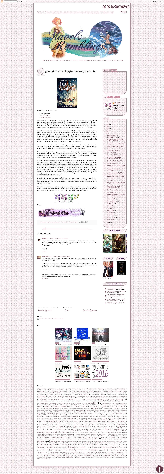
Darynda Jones (53, 403)
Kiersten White (112, 421)
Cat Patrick (78, 397)
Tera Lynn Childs (95, 447)
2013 (107, 133)
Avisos (67, 392)
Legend (49, 424)
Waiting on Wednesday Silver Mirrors (115, 173)
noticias (70, 434)
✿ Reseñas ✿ (54, 60)
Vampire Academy (89, 455)
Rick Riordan (63, 441)
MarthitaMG (45, 256)
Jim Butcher (93, 418)
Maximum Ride (90, 429)
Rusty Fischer (120, 441)
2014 (107, 131)
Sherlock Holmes (52, 444)
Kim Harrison (121, 421)
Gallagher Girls (80, 410)
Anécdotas (103, 389)
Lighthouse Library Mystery (79, 424)
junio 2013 (110, 208)
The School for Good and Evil (64, 454)
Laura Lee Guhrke (116, 423)
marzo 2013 (110, 215)
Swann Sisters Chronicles (60, 447)
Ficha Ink (109, 180)
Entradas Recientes (44, 310)
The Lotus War (81, 452)
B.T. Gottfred (74, 392)
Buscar (123, 12)
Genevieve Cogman (106, 410)
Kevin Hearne (93, 421)
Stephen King (81, 446)
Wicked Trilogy (90, 457)
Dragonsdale (48, 404)
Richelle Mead (53, 441)
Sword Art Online (72, 447)
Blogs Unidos (50, 394)
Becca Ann (114, 392)
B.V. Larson (81, 392)
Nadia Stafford (101, 432)
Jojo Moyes (120, 418)
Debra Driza (84, 403)
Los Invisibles (51, 426)
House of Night (83, 413)
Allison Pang (45, 389)
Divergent (122, 403)
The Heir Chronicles (60, 450)
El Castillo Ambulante (76, 404)
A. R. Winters (57, 388)
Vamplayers (98, 455)
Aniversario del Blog (121, 389)
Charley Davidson (101, 397)
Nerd (59, 434)
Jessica (78, 418)
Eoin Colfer (63, 406)
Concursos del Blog (42, 401)
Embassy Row (56, 406)
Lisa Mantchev (112, 424)
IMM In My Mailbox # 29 (114, 150)
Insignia (69, 415)
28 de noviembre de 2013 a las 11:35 (58, 238)
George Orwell (116, 410)
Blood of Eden (67, 394)
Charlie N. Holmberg (112, 397)
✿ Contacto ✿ (118, 60)
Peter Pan (95, 435)
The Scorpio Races (77, 454)
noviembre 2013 (112, 137)
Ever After (39, 408)
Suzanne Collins (48, 447)
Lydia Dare (95, 426)
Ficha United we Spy (112, 190)
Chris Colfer (50, 399)
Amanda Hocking (70, 389)
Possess (119, 435)
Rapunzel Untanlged (52, 439)
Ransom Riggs (42, 439)
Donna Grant (40, 404)
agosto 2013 (110, 203)
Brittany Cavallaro (52, 396)
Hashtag (115, 411)
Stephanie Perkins (71, 446)
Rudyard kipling (111, 441)
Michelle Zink (76, 431)
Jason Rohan (110, 416)
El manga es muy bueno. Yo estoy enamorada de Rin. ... (116, 303)
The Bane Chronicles (57, 449)
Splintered (48, 446)
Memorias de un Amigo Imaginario (54, 431)
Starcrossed (62, 446)
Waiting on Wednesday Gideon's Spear (116, 143)
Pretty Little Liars (53, 437)
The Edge (111, 449)
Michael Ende (67, 431)
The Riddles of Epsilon (49, 454)
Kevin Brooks (85, 421)
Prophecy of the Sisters (65, 437)
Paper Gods (85, 434)
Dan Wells (83, 401)
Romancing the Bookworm (100, 441)
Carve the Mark (59, 397)
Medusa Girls (108, 429)
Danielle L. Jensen (92, 401)
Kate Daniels (123, 419)
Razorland (61, 439)
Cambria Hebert (80, 396)
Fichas (95, 408)
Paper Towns (93, 434)
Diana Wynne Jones (106, 403)
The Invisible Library (106, 450)
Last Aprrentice (106, 423)
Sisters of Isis (98, 444)
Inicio (67, 310)
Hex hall (58, 413)
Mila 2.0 (83, 431)
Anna (48, 391)
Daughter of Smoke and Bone (66, 403)
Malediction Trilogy (89, 427)
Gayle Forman (96, 410)
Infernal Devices (48, 415)
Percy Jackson (40, 435)
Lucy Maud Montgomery (71, 426)
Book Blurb (83, 394)
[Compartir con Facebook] (85, 222)
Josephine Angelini (62, 419)
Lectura (44, 424)
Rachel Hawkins (92, 437)
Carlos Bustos (95, 396)
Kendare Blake (68, 421)
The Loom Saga (72, 452)
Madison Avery (121, 426)
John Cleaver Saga (102, 418)
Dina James (116, 403)
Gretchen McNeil (78, 411)
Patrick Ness (122, 434)
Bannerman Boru (98, 392)
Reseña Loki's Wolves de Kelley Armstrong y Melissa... (115, 140)
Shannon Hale (42, 444)
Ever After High (48, 408)
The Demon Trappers (95, 449)
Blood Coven (58, 394)
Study (115, 446)
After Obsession (81, 388)
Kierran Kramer (102, 421)
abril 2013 (110, 213)
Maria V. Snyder (41, 429)
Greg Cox (70, 411)
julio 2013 (110, 206)
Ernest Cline (84, 406)
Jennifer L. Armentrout (69, 418)
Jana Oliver (92, 416)
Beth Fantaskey (41, 394)
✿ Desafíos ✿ (97, 60)
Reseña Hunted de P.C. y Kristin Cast (115, 147)
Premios (45, 437)
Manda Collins (99, 427)
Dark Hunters (111, 401)
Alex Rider (113, 388)
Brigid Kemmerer (41, 396)
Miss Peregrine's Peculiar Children (105, 431)
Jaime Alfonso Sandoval (63, 416)
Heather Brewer (41, 413)
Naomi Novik (118, 432)
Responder (45, 251)
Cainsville (60, 396)
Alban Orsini (107, 388)
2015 (107, 129)
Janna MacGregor (101, 416)
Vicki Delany (115, 455)
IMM (39, 415)
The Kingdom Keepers (42, 452)
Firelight (116, 408)
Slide (105, 444)
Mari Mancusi (121, 427)
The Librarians (63, 452)
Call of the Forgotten (70, 396)
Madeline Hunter (112, 426)
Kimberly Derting (41, 423)
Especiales (103, 406)
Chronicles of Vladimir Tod (85, 399)
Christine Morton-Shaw (60, 399)
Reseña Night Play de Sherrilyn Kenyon (115, 177)
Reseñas (64, 222)
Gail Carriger (70, 410)
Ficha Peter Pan (111, 192)
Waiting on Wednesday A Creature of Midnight (114, 157)
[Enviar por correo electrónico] (80, 222)
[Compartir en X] (84, 222)
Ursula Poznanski (79, 455)
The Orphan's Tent (101, 452)
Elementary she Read (114, 404)
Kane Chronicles (114, 419)
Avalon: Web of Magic (57, 393)
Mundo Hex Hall (75, 432)
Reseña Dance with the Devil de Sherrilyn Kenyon (116, 195)
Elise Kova (47, 406)
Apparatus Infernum (100, 391)
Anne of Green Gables (71, 391)
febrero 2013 (111, 217)
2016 (107, 126)
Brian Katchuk (122, 394)
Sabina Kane (45, 442)
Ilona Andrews (120, 413)
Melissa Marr (58, 222)
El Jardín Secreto (87, 404)
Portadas (112, 435)
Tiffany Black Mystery (118, 454)
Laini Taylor (98, 423)
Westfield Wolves (81, 457)
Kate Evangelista (43, 421)
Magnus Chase (79, 427)
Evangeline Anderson (120, 406)
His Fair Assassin (66, 413)
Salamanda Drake (60, 442)
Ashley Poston (40, 392)
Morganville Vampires (51, 432)
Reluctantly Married (120, 439)
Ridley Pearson (72, 441)
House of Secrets (93, 413)
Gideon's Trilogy (49, 411)
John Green (112, 418)
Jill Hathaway (85, 418)
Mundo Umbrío (84, 432)
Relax (112, 439)
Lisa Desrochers (103, 424)
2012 (107, 222)
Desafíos (92, 403)
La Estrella (78, 423)
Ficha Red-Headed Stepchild (114, 161)
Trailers (46, 455)
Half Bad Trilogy (99, 411)
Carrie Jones (51, 397)
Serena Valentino (114, 442)
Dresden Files (56, 404)
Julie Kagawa (89, 419)
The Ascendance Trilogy (44, 449)
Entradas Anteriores (90, 310)
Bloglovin (114, 70)
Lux (90, 426)
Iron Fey (103, 415)
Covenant (67, 401)
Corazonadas (60, 401)
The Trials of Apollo (88, 454)
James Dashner (74, 416)
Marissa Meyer (62, 429)
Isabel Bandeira (111, 415)
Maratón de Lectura (110, 428)
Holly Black (74, 413)
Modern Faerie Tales (120, 431)
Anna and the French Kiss (57, 391)
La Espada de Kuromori (68, 423)
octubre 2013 (111, 199)
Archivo (106, 118)
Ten (88, 447)
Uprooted (70, 455)
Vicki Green (122, 455)
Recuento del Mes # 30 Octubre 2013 (116, 183)
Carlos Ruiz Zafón (113, 396)
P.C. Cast (78, 434)
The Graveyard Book (42, 450)
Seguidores (107, 70)
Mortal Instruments (64, 432)
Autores (47, 392)
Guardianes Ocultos (89, 411)
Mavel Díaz (118, 103)
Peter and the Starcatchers (85, 435)
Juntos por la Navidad (101, 420)
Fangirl (65, 408)
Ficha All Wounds (112, 163)
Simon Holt (90, 444)
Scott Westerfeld (104, 442)
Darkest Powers (122, 401)
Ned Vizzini (46, 434)
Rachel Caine (82, 437)
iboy (107, 413)
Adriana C (44, 238)
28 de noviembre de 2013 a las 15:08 (59, 256)
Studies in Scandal (108, 446)
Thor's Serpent (45, 117)
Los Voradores (60, 426)
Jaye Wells (48, 418)
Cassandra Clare (69, 398)
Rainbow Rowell (123, 437)
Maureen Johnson (81, 429)
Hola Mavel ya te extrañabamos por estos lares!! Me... (116, 295)
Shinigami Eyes (75, 444)
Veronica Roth (106, 455)
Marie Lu (49, 429)
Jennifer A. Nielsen (57, 418)
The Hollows (84, 450)
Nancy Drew (110, 432)
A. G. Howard (50, 388)
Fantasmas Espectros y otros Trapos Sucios (79, 408)
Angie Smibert (111, 389)
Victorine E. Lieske (51, 457)
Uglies (64, 455)
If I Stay (112, 413)
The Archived (123, 447)
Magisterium (70, 427)
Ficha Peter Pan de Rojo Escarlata (113, 170)
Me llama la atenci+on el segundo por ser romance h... (116, 299)
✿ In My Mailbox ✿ (77, 60)
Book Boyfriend (95, 394)
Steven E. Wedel (89, 446)
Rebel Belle (80, 439)
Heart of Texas (121, 411)
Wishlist (108, 457)
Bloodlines (75, 394)
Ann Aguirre (42, 391)
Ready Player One (70, 439)
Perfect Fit (48, 435)
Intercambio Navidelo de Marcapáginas (90, 415)
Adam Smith (72, 388)
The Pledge (110, 452)
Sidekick (83, 444)
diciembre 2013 (111, 135)
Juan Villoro (81, 419)
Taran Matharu (82, 447)
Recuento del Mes (91, 439)
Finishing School (108, 408)
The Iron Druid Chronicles (118, 450)
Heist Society (50, 413)
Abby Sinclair (65, 388)
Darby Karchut (101, 401)
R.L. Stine (75, 437)
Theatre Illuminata (106, 454)
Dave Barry (77, 403)
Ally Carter (52, 389)
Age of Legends (90, 388)
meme (123, 429)
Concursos (119, 399)
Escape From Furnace (94, 406)
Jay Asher (124, 416)
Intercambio (76, 415)
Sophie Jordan (121, 444)
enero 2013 (110, 219)
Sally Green (69, 442)
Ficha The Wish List (112, 152)
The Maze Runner (91, 452)
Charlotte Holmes (123, 397)
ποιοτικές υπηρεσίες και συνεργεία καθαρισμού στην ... (114, 288)
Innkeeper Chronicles (60, 415)
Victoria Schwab (41, 457)
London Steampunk (41, 426)
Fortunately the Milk (42, 410)
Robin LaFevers (82, 441)
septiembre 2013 (112, 201)
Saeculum (52, 442)
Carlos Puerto (104, 396)
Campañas (88, 396)
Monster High (40, 432)
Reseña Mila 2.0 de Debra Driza (116, 155)
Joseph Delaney (52, 419)
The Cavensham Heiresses (82, 449)
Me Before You (99, 429)
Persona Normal (56, 435)
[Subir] (160, 469)
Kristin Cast (58, 423)
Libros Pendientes (66, 424)
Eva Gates (110, 406)
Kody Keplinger (50, 423)
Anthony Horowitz (82, 391)
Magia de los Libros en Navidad (57, 427)
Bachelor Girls (89, 392)
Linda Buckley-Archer (93, 424)
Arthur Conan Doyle (120, 391)
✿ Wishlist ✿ (88, 60)
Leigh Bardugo (56, 424)
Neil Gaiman (53, 434)
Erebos (70, 406)
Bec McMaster (107, 392)
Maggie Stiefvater (42, 427)
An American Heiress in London (91, 389)
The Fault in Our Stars (120, 449)
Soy (105, 97)
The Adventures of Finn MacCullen (109, 447)
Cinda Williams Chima (98, 399)
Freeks (64, 410)
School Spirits (95, 442)
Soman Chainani (112, 444)
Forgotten (122, 408)
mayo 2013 (110, 210)
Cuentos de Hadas (75, 401)
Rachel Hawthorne (102, 437)
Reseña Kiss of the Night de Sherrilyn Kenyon (114, 186)
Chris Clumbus (42, 399)
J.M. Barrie (45, 416)
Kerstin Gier (76, 421)
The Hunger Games (94, 450)
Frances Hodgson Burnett (55, 410)
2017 (107, 124)
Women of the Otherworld (44, 459)
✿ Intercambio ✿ (108, 60)
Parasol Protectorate (112, 434)
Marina (54, 429)
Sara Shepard (86, 442)
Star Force (55, 446)
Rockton (90, 441)
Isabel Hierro (120, 415)
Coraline (53, 401)
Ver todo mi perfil (117, 110)
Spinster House (40, 446)
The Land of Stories (53, 452)
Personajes (64, 435)
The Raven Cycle (119, 452)
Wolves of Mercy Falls (119, 457)
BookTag (103, 394)
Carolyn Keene (42, 397)
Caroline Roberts (123, 396)
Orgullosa (116, 97)
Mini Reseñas (90, 431)
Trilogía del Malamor (56, 455)
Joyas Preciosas (73, 419)
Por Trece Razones (103, 435)
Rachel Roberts (112, 437)
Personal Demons (73, 435)
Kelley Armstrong (50, 222)
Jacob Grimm (52, 416)
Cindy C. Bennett (110, 399)
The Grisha (51, 450)
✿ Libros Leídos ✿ (65, 60)
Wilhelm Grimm (99, 457)
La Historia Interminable (88, 423)
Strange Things (98, 446)
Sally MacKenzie (77, 442)
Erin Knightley (76, 406)
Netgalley (64, 434)
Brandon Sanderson (111, 394)
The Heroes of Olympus (73, 450)
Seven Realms (123, 442)
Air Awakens (98, 388)
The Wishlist (97, 454)
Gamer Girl (88, 410)
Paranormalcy (101, 434)
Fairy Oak (58, 408)
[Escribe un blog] (82, 222)
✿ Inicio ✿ (46, 60)
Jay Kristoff (41, 418)
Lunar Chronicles (83, 426)
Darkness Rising (44, 403)
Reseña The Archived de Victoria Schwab (116, 166)
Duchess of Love (65, 404)
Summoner (40, 447)
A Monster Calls (41, 388)
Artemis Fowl (110, 391)
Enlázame (110, 97)
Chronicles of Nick (72, 399)
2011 (107, 225)
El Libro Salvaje (97, 404)
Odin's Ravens (45, 115)
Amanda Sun (79, 389)
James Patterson (84, 416)
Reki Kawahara (105, 439)
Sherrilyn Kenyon (64, 444)
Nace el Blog (92, 432)
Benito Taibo (122, 392)
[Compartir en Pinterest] (87, 222)
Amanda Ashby (60, 389)
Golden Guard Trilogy (60, 411)
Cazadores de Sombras (89, 397)
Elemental (104, 404)
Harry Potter (108, 411)
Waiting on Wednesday (65, 457)
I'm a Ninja (101, 413)
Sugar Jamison (121, 446)
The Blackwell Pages (71, 222)
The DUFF (104, 449)
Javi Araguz (117, 416)
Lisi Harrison (121, 424)
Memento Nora (40, 431)
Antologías (91, 391)
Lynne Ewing (103, 426)
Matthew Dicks (71, 429)
